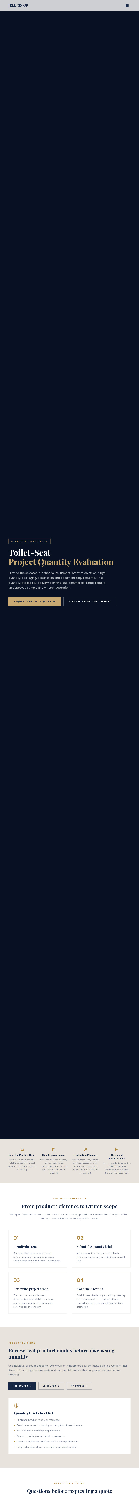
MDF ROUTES (20, 1386)
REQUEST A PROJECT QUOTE (32, 601)
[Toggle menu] (127, 5)
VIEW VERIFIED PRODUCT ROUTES (90, 601)
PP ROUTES (77, 1386)
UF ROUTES (49, 1386)
